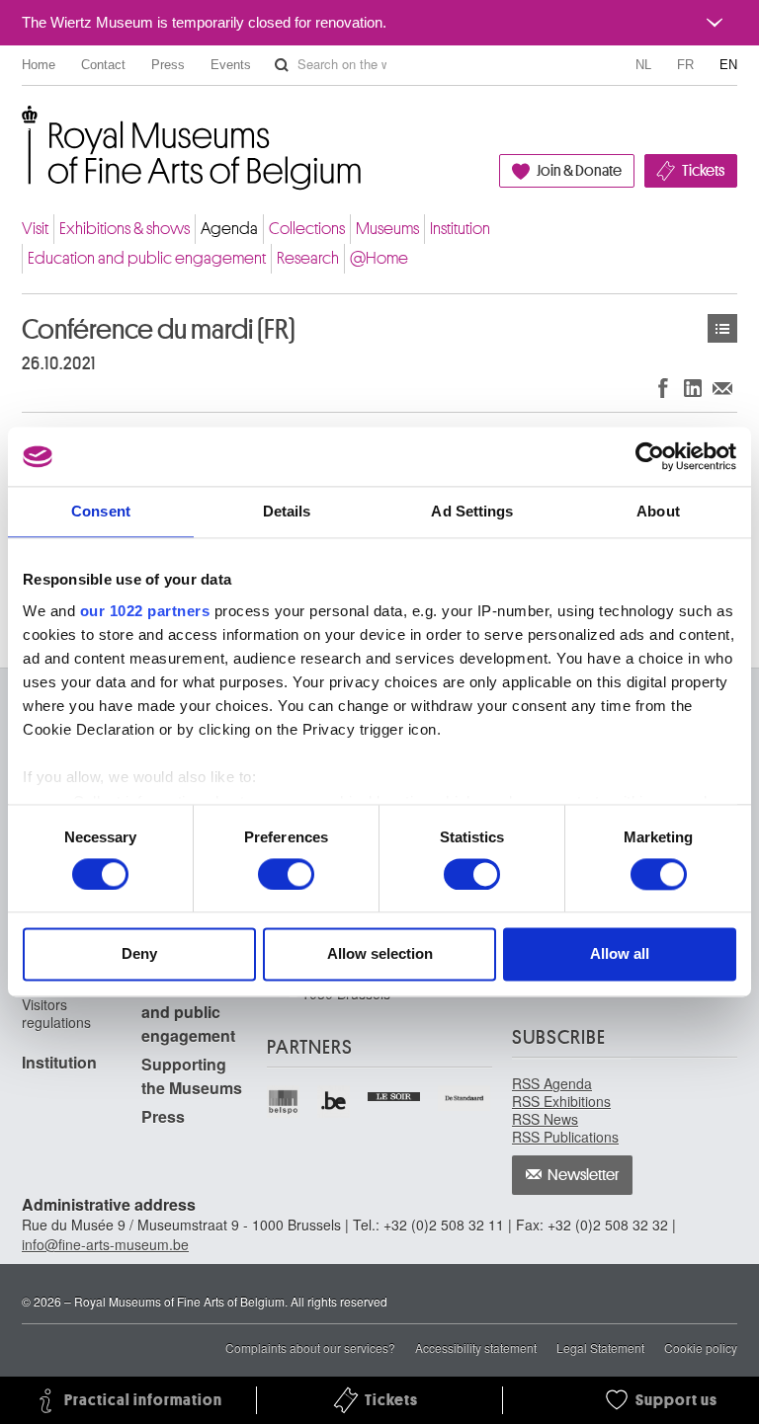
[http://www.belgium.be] (334, 1101)
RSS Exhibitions (561, 1101)
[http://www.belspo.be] (284, 1101)
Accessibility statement (476, 1347)
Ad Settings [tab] (472, 511)
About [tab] (658, 511)
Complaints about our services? (310, 1347)
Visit (35, 228)
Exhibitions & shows (124, 228)
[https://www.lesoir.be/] (395, 1094)
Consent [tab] (100, 511)
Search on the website (281, 65)
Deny (139, 954)
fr (685, 64)
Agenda (229, 228)
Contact (103, 64)
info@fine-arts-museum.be (105, 1244)
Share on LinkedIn (693, 387)
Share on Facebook (663, 387)
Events (231, 64)
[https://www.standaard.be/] (465, 1098)
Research (308, 258)
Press (168, 64)
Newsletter (584, 1175)
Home (38, 64)
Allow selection (380, 954)
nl (643, 64)
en (728, 64)
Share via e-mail (722, 387)
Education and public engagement (147, 258)
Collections (307, 228)
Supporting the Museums (191, 1076)
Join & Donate (579, 171)
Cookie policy (700, 1347)
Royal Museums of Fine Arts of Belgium (21, 127)
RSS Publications (565, 1137)
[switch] (286, 874)
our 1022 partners (145, 610)
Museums (387, 228)
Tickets (703, 171)
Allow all (619, 954)
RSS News (545, 1119)
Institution (460, 228)
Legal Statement (600, 1347)
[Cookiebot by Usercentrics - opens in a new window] (649, 456)
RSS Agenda (552, 1083)
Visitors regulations (56, 1013)
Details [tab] (287, 511)
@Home (379, 258)
